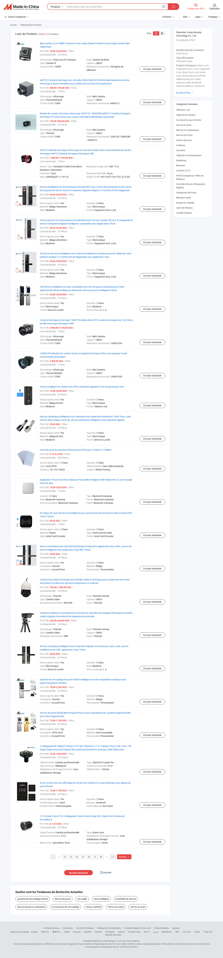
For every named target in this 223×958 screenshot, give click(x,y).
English (34, 931)
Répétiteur (181, 160)
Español (87, 931)
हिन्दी (177, 931)
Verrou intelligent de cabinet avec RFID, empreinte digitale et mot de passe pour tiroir (82, 386)
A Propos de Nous (51, 928)
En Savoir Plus (185, 92)
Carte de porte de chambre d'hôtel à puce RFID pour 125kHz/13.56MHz (76, 449)
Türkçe (197, 931)
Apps (197, 16)
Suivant (124, 856)
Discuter (107, 872)
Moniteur (180, 165)
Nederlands (167, 931)
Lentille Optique (184, 212)
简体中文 (45, 931)
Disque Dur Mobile (185, 202)
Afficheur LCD (183, 109)
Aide (185, 16)
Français (77, 931)
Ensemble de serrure (126, 898)
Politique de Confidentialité (109, 928)
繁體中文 (56, 931)
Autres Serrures (184, 140)
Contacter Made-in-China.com (137, 928)
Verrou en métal (116, 906)
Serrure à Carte (183, 125)
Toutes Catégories (17, 16)
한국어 (147, 931)
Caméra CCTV (183, 170)
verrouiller (82, 898)
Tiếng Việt (207, 931)
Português (109, 931)
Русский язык (134, 931)
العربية (155, 931)
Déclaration (68, 928)
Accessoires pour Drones (188, 119)
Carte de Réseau (184, 207)
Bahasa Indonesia (113, 934)
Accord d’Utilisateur (85, 928)
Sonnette (180, 150)
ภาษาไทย (186, 931)
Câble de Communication (188, 155)
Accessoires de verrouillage (65, 906)
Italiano (121, 931)
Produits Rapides (161, 928)
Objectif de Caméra (185, 114)
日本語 (67, 931)
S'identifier (214, 8)
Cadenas (180, 145)
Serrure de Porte (184, 135)
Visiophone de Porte (186, 192)
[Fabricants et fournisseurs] (21, 6)
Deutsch (98, 931)
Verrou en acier (137, 906)
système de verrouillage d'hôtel (32, 898)
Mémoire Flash (183, 197)
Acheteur (166, 16)
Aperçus (176, 928)
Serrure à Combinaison (187, 130)
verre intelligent (101, 898)
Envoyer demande (152, 69)
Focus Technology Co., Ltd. (110, 941)
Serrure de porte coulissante (31, 906)
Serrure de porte (63, 898)
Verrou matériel (93, 906)
